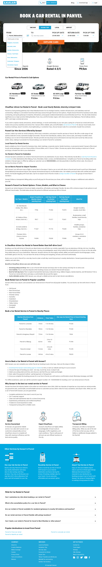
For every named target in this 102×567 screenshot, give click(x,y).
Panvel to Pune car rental (13, 532)
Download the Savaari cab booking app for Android (25, 368)
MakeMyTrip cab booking (46, 559)
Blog (72, 3)
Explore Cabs (51, 42)
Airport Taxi (42, 554)
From (8, 33)
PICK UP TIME (89, 33)
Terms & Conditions (16, 557)
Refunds (13, 559)
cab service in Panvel (69, 125)
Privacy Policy (15, 554)
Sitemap (75, 549)
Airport (69, 27)
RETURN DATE (74, 33)
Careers (13, 552)
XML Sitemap (77, 552)
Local (57, 27)
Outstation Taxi (43, 547)
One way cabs (42, 549)
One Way (33, 27)
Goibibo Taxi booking (45, 561)
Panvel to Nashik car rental (13, 534)
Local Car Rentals (43, 545)
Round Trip (45, 27)
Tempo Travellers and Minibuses (48, 557)
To (32, 33)
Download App (83, 2)
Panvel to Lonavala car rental (60, 532)
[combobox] (89, 35)
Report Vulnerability (78, 554)
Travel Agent (76, 547)
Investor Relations (16, 547)
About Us (14, 545)
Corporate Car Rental (44, 552)
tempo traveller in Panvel (68, 173)
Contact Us (76, 545)
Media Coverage (15, 549)
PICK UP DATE (58, 33)
